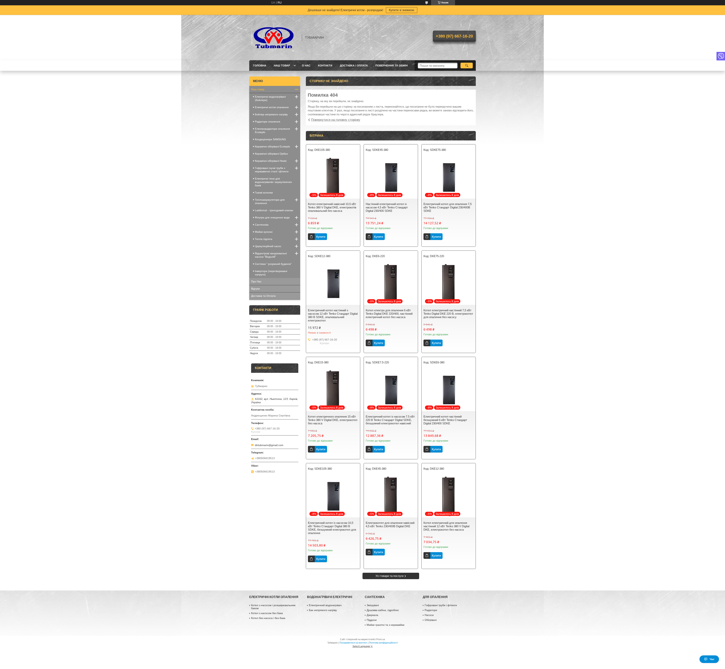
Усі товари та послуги (389, 575)
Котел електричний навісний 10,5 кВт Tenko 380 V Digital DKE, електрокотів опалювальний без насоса (332, 207)
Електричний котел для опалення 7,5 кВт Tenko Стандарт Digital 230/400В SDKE (447, 207)
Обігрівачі (431, 619)
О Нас (306, 65)
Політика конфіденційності (383, 642)
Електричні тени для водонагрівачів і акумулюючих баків (273, 182)
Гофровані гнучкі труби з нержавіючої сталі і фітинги (271, 169)
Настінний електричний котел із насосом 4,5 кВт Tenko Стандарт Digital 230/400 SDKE (387, 207)
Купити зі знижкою (401, 10)
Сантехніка (261, 224)
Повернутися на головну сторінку (335, 120)
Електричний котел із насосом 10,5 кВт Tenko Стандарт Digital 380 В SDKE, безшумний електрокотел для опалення (332, 528)
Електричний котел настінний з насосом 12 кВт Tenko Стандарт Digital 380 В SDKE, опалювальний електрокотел (333, 315)
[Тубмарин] (273, 37)
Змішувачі (373, 605)
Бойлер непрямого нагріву (271, 114)
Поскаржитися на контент (353, 642)
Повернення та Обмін (391, 65)
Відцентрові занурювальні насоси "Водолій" (271, 255)
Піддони (372, 619)
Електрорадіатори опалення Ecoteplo (272, 130)
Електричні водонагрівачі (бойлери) (270, 98)
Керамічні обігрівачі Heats (271, 160)
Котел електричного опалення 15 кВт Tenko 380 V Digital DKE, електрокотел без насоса (332, 420)
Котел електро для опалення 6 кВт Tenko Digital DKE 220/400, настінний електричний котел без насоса (389, 314)
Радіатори (431, 610)
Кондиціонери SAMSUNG (270, 139)
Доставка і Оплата (354, 65)
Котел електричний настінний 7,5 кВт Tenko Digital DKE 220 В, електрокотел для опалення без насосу (448, 314)
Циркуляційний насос (268, 246)
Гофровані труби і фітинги (441, 605)
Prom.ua (380, 639)
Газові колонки (264, 192)
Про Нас (256, 281)
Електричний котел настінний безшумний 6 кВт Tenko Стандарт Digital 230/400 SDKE (445, 420)
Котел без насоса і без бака (268, 618)
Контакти (325, 65)
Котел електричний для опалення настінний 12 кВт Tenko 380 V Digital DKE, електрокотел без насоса (446, 526)
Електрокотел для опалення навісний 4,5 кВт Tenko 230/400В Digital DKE (390, 524)
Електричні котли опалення (272, 107)
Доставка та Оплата (263, 295)
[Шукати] (466, 65)
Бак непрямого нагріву (323, 610)
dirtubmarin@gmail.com (269, 445)
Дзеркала (372, 615)
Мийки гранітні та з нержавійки (385, 624)
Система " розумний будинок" (273, 263)
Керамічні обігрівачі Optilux (271, 153)
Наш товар (282, 65)
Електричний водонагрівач (325, 605)
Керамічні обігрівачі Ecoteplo (272, 146)
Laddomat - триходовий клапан (274, 210)
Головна (259, 65)
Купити (320, 236)
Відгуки (255, 288)
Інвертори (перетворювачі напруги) (271, 273)
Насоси (429, 615)
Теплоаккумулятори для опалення (270, 201)
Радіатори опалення (267, 121)
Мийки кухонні (263, 231)
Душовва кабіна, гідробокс (383, 610)
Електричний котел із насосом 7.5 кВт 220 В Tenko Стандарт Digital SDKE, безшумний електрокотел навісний (390, 420)
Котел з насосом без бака (267, 613)
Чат (712, 659)
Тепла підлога (263, 238)
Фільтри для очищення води (272, 217)
